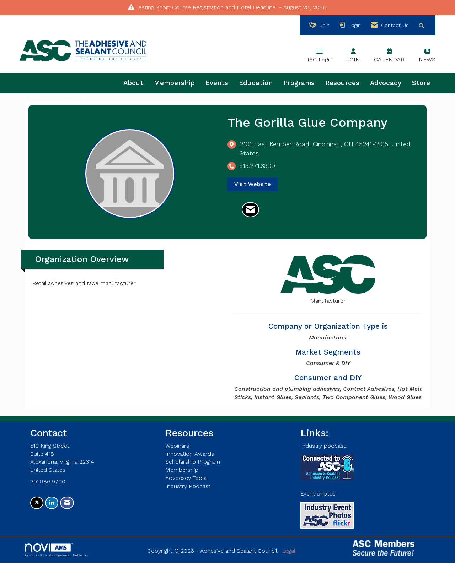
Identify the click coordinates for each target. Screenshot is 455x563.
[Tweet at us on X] (36, 503)
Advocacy (385, 83)
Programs (299, 83)
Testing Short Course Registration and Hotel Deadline (205, 7)
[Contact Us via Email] (67, 503)
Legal (288, 550)
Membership (174, 83)
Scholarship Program (192, 461)
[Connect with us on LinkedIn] (51, 503)
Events (216, 83)
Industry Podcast (187, 486)
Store (421, 83)
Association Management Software (57, 555)
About (133, 83)
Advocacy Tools (186, 478)
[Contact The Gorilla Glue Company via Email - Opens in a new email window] (250, 210)
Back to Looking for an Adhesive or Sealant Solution (96, 97)
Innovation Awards (189, 453)
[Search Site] (422, 25)
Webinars (177, 445)
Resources (342, 83)
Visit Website (252, 184)
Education (256, 83)
